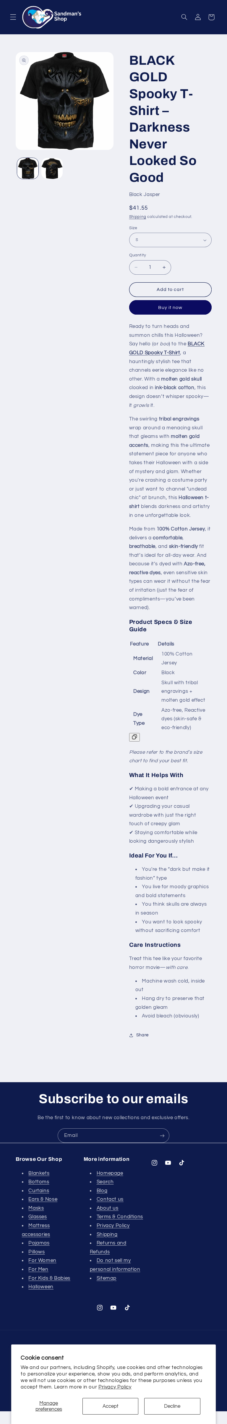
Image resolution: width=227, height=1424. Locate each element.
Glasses (37, 1216)
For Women (42, 1260)
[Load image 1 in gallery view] (27, 168)
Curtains (38, 1190)
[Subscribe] (162, 1135)
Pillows (36, 1252)
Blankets (38, 1173)
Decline (172, 1406)
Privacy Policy (115, 1387)
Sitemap (106, 1278)
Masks (36, 1208)
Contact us (110, 1199)
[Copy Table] (134, 737)
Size (133, 228)
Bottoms (38, 1181)
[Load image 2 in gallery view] (52, 168)
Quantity (137, 255)
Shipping (137, 217)
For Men (38, 1269)
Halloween (40, 1286)
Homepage (110, 1173)
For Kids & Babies (49, 1278)
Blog (102, 1190)
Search (105, 1181)
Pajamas (38, 1243)
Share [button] (142, 1035)
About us (108, 1208)
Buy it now (170, 307)
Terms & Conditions (120, 1216)
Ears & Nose (42, 1199)
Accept (111, 1406)
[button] (13, 17)
